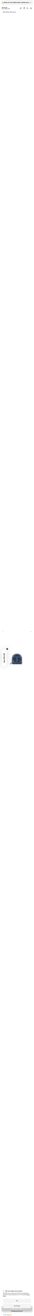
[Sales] (20, 8)
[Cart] (24, 8)
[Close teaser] (7, 649)
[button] (4, 658)
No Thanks (17, 1306)
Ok (17, 1300)
